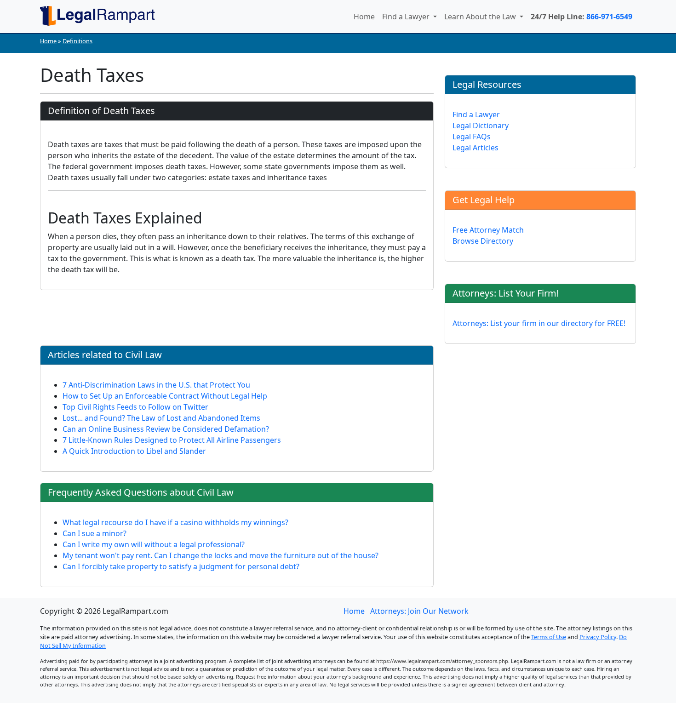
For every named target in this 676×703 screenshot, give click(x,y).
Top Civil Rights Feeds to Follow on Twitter (135, 407)
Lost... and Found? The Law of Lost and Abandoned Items (161, 418)
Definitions (77, 41)
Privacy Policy (597, 637)
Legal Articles (475, 148)
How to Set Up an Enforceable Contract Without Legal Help (165, 396)
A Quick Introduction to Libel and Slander (134, 451)
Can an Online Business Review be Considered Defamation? (166, 429)
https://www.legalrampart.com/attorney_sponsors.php (442, 660)
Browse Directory (483, 241)
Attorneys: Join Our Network (419, 611)
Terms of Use (548, 637)
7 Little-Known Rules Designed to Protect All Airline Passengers (172, 440)
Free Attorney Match (488, 230)
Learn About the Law (481, 16)
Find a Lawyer (406, 16)
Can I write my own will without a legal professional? (154, 544)
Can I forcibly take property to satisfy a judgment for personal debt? (181, 566)
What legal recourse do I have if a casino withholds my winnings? (175, 522)
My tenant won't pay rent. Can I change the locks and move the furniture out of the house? (220, 555)
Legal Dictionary (481, 125)
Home (364, 16)
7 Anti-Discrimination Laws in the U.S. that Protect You (156, 385)
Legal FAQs (472, 136)
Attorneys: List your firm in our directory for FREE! (539, 323)
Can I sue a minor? (94, 533)
